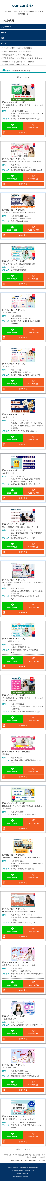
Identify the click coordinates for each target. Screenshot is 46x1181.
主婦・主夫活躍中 (10, 51)
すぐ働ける (18, 62)
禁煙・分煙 (16, 48)
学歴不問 (6, 62)
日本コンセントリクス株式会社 (16, 752)
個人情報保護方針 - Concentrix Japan (23, 1170)
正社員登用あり (9, 58)
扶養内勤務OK (8, 55)
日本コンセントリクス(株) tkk (15, 962)
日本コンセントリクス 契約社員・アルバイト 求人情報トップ (23, 1155)
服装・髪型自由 (36, 58)
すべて (6, 48)
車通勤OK (22, 58)
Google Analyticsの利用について (23, 1176)
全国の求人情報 (31, 1157)
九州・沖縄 (41, 1160)
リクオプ (26, 1173)
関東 (26, 1160)
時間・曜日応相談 (25, 55)
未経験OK (28, 48)
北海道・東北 (19, 1160)
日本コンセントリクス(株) (13, 102)
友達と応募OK (26, 51)
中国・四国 (32, 1160)
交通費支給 (30, 62)
